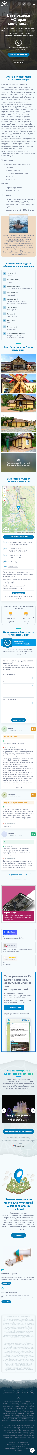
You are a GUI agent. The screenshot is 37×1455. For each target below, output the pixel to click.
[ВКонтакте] (5, 582)
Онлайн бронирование (18, 55)
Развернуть (18, 787)
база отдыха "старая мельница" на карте (18, 1344)
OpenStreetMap (31, 532)
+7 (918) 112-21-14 (14, 558)
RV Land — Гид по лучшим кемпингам (19, 1425)
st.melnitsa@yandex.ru (15, 562)
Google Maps (29, 574)
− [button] (4, 491)
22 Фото (20, 62)
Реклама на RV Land (12, 1444)
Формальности (28, 1448)
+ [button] (4, 488)
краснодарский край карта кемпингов (18, 1352)
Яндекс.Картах (10, 576)
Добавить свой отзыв (19, 875)
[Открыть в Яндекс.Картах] (4, 499)
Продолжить (18, 720)
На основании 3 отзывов (18, 49)
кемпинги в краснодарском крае (20, 1363)
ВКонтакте (13, 1015)
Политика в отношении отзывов (18, 879)
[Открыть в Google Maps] (4, 495)
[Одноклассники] (18, 1397)
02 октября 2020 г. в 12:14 (15, 796)
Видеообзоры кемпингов (18, 1446)
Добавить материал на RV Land (13, 1448)
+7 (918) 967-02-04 (14, 555)
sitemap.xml (18, 1450)
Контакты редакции (22, 1442)
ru (29, 4)
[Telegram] (23, 1392)
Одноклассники (24, 1013)
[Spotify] (18, 1392)
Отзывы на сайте (25, 1444)
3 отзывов (26, 643)
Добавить (19, 1235)
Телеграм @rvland (14, 1007)
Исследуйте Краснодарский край (18, 1131)
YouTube (6, 1015)
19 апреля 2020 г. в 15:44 (15, 835)
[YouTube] (12, 582)
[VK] (27, 1392)
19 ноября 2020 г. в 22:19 (15, 730)
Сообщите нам (7, 588)
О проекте (12, 1442)
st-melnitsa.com (13, 566)
